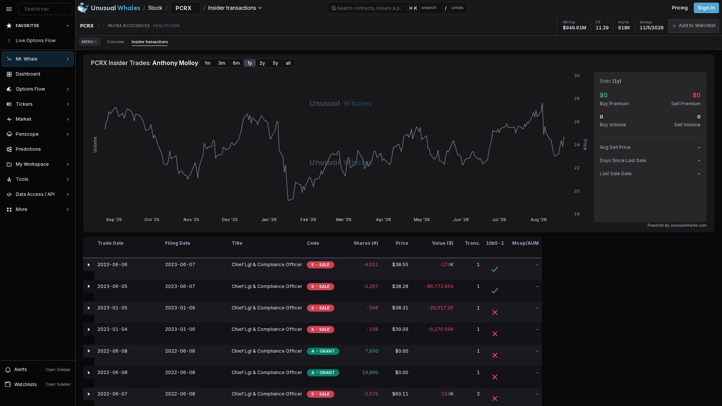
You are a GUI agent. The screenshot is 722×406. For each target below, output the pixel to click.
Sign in (706, 8)
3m (221, 63)
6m (236, 63)
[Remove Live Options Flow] (68, 40)
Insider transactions (150, 41)
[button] (694, 26)
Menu (88, 41)
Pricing (680, 8)
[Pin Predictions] (66, 149)
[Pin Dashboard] (66, 74)
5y (275, 63)
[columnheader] (88, 247)
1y (249, 63)
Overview (115, 41)
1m (208, 63)
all (288, 63)
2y (262, 63)
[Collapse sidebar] (9, 9)
